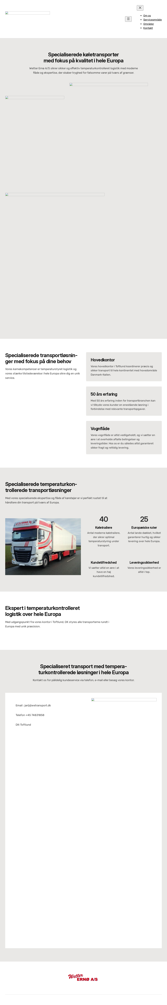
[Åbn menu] (128, 19)
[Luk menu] (140, 8)
